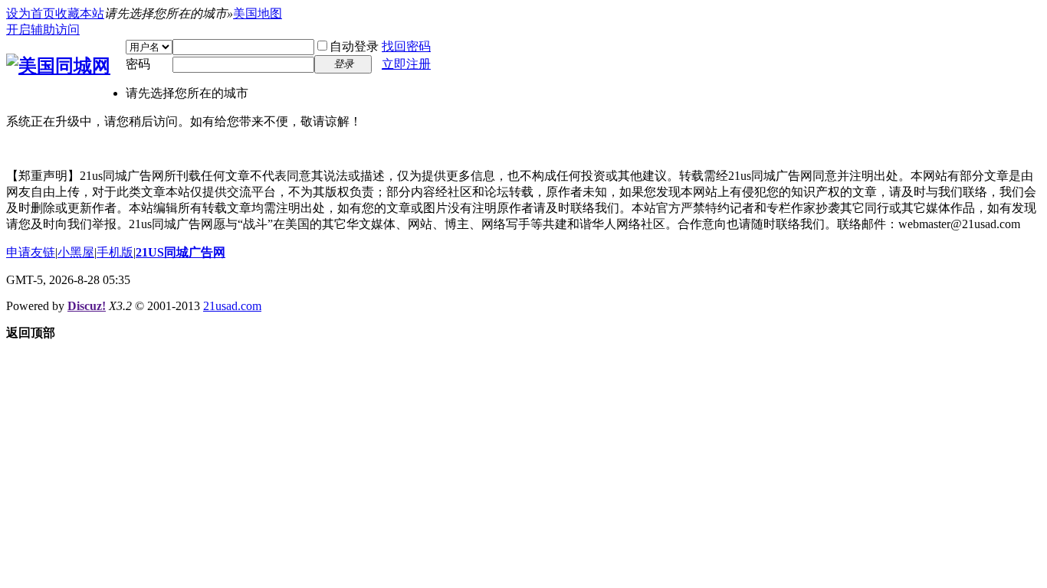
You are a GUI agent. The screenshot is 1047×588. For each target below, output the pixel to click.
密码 (138, 63)
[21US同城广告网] (58, 66)
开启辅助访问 (43, 29)
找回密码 (406, 46)
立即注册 (406, 63)
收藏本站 (79, 13)
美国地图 (257, 13)
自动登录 (354, 46)
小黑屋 (75, 252)
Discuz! (86, 305)
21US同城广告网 (180, 252)
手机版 (115, 252)
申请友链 (30, 252)
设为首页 (30, 13)
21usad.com (232, 305)
